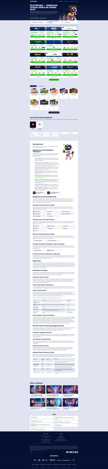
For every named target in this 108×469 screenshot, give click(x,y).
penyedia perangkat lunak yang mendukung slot (42, 176)
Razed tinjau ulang (37, 76)
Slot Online (61, 1)
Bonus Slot (66, 1)
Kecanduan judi (55, 467)
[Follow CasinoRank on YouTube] (73, 452)
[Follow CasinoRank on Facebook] (67, 452)
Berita (77, 1)
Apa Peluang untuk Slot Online (46, 439)
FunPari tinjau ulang (70, 38)
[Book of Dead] (73, 93)
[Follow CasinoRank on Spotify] (75, 452)
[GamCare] (45, 460)
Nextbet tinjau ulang (54, 50)
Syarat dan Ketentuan (35, 467)
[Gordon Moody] (52, 460)
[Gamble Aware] (64, 460)
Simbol (46, 437)
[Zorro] (44, 105)
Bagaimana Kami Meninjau (61, 439)
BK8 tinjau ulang (54, 38)
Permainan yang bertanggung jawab (65, 467)
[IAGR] (35, 460)
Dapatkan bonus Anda (37, 36)
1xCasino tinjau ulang (70, 76)
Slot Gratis (72, 1)
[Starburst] (63, 93)
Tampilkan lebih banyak (53, 79)
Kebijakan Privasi (61, 437)
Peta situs (74, 467)
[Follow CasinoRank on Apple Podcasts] (77, 452)
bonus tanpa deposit (55, 168)
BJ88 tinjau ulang (70, 63)
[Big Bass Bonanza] (44, 93)
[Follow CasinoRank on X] (71, 452)
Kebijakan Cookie (43, 467)
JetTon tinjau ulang (54, 63)
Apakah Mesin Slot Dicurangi (46, 436)
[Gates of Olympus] (34, 93)
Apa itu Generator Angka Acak (46, 442)
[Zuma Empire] (34, 105)
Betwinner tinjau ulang (38, 50)
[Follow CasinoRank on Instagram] (69, 452)
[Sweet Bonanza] (54, 93)
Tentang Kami (61, 436)
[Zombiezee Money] (54, 105)
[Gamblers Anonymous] (39, 460)
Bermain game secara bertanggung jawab (39, 327)
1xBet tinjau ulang (37, 38)
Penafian (49, 467)
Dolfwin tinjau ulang (54, 76)
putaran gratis (47, 168)
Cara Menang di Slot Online (46, 440)
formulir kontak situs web (46, 146)
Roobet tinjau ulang (70, 50)
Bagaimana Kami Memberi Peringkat (61, 440)
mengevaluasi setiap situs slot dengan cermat (42, 153)
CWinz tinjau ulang (37, 63)
